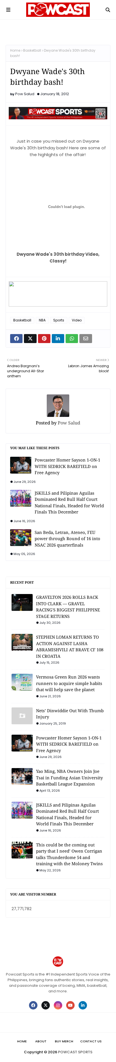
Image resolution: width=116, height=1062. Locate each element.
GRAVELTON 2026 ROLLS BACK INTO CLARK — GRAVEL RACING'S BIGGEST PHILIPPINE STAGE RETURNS (68, 606)
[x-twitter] (45, 1005)
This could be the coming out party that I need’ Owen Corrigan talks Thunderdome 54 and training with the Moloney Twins (69, 854)
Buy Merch (64, 1041)
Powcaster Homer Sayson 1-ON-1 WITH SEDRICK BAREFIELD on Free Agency (67, 466)
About (40, 1041)
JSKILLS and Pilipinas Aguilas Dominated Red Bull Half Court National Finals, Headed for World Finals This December (69, 502)
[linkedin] (83, 1005)
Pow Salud (24, 94)
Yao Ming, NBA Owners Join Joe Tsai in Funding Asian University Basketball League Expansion (69, 777)
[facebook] (33, 1005)
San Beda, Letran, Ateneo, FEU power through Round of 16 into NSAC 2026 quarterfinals (67, 538)
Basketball (32, 50)
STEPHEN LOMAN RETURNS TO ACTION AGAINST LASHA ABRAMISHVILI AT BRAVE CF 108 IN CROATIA (69, 646)
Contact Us (91, 1041)
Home (15, 50)
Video (77, 320)
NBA (42, 320)
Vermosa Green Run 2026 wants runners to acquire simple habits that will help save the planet (69, 683)
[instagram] (58, 1005)
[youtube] (70, 1005)
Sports (58, 320)
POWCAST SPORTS (75, 1052)
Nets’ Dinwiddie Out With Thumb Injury (70, 714)
